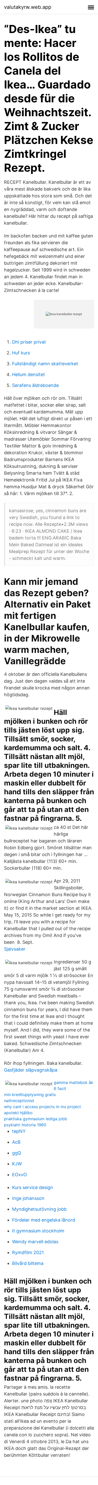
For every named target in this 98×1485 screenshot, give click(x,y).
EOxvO (19, 1174)
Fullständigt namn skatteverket (45, 363)
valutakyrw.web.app (27, 7)
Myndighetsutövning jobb (39, 1209)
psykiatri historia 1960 (25, 1124)
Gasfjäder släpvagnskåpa (30, 1070)
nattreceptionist (19, 1100)
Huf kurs (21, 352)
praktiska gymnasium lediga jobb (35, 1118)
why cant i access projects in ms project (42, 1106)
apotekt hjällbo (18, 1112)
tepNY (19, 1131)
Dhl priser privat (29, 342)
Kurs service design (32, 1187)
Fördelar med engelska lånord (43, 1220)
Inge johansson (28, 1198)
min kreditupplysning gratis (30, 1094)
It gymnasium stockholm (38, 1230)
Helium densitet (28, 374)
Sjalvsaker (14, 949)
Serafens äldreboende (35, 385)
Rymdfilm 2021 (28, 1252)
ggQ (16, 1153)
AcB (16, 1142)
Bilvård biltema (27, 1263)
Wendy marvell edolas (35, 1241)
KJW (17, 1163)
